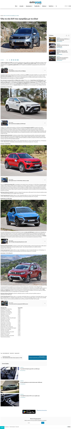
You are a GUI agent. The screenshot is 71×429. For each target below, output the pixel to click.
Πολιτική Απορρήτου (12, 426)
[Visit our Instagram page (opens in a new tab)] (66, 6)
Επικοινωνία (17, 426)
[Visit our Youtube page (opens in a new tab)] (69, 6)
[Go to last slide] (66, 35)
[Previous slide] (1, 37)
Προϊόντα (51, 6)
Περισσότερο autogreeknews (4, 426)
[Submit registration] (42, 423)
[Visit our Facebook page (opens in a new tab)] (64, 6)
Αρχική (2, 15)
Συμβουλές (36, 6)
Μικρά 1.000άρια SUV (6, 353)
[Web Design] (68, 426)
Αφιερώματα (29, 6)
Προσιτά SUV (12, 353)
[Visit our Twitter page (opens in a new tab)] (68, 6)
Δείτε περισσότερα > (23, 370)
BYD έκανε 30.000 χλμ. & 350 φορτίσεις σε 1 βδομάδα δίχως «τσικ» (62, 52)
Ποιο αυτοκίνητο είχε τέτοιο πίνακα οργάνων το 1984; (12, 357)
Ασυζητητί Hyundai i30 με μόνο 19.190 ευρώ (37, 357)
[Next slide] (46, 37)
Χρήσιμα (44, 6)
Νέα (16, 6)
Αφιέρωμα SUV (17, 353)
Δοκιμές (21, 6)
